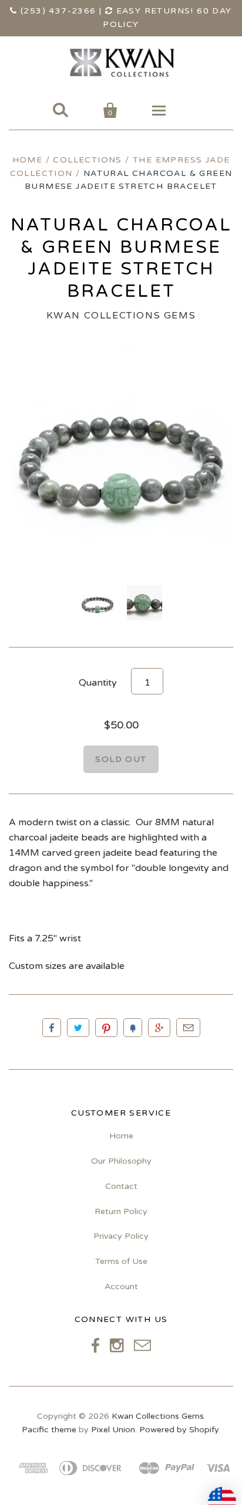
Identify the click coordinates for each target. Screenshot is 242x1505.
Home (27, 160)
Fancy (132, 1027)
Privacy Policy (121, 1236)
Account (121, 1287)
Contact (121, 1186)
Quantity (98, 683)
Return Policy (121, 1211)
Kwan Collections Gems (121, 315)
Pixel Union (113, 1430)
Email (188, 1027)
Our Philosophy (121, 1161)
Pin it (106, 1027)
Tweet (78, 1027)
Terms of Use (121, 1261)
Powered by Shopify (179, 1430)
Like (51, 1027)
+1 (159, 1027)
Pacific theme (49, 1430)
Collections (87, 160)
